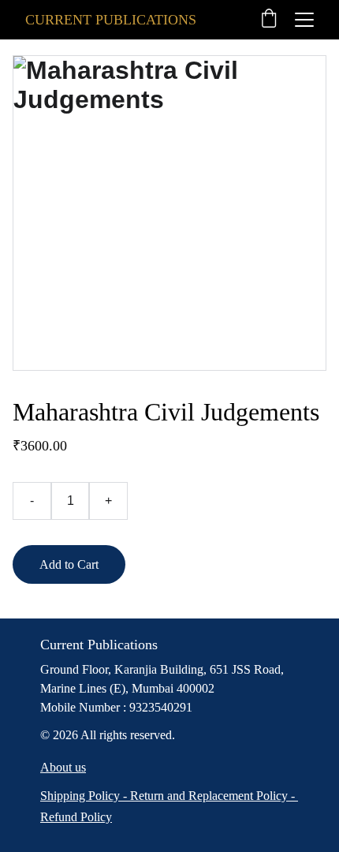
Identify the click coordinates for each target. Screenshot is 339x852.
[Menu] (304, 20)
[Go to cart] (269, 20)
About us (63, 767)
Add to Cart (69, 564)
